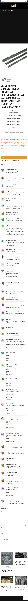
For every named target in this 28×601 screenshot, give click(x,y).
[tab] (14, 157)
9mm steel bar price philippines (15, 139)
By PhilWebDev (13, 598)
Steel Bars (5, 135)
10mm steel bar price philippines (8, 137)
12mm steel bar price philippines (19, 137)
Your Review (3, 511)
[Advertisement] (14, 29)
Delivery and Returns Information (10, 160)
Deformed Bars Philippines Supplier (16, 142)
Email (2, 533)
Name (2, 527)
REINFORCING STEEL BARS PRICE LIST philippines (13, 146)
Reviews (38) (5, 157)
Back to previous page (7, 10)
